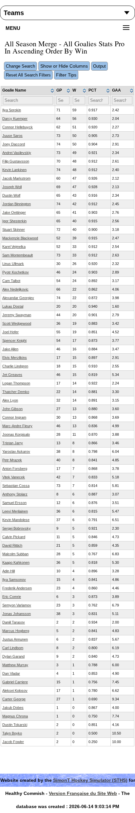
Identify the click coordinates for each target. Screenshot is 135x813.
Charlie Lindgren (15, 366)
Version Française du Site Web (83, 793)
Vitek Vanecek (13, 477)
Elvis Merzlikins (14, 358)
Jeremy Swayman (16, 315)
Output (99, 66)
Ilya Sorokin (11, 110)
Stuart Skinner (13, 229)
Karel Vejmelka (14, 247)
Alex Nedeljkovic (15, 289)
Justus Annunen (15, 639)
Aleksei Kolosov (15, 690)
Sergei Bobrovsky (16, 528)
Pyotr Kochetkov (15, 272)
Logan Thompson (16, 383)
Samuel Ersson (14, 503)
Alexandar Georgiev (18, 298)
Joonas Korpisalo (16, 434)
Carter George (14, 699)
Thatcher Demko (15, 392)
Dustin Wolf (11, 195)
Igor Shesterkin (14, 221)
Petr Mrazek (12, 460)
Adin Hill (8, 571)
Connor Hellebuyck (17, 127)
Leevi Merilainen (15, 511)
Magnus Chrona (15, 716)
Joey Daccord (13, 144)
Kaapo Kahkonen (15, 562)
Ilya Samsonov (14, 580)
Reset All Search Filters (28, 75)
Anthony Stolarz (15, 494)
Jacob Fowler (13, 742)
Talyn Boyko (12, 733)
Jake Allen (10, 349)
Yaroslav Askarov (16, 451)
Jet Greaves (12, 375)
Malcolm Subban (15, 554)
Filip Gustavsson (15, 161)
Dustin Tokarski (14, 725)
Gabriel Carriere (15, 682)
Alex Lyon (10, 400)
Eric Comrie (11, 597)
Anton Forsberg (14, 469)
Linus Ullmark (13, 264)
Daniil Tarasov (13, 622)
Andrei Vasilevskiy (16, 153)
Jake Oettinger (14, 212)
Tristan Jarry (12, 443)
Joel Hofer (10, 332)
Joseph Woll (12, 187)
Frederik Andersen (17, 588)
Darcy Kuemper (15, 119)
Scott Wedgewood (16, 323)
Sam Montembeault (17, 255)
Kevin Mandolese (15, 520)
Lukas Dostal (12, 306)
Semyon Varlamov (16, 605)
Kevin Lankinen (14, 170)
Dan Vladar (11, 673)
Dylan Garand (13, 656)
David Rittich (12, 545)
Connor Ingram (14, 417)
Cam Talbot (11, 281)
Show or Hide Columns (64, 66)
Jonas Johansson (16, 614)
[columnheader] (28, 90)
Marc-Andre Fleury (17, 426)
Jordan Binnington (16, 204)
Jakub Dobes (13, 708)
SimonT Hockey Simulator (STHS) (90, 780)
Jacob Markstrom (16, 178)
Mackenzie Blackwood (20, 238)
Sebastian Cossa (15, 486)
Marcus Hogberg (15, 631)
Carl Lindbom (12, 648)
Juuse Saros (12, 136)
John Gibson (12, 409)
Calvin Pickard (13, 537)
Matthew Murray (15, 665)
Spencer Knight (14, 340)
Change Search (20, 66)
